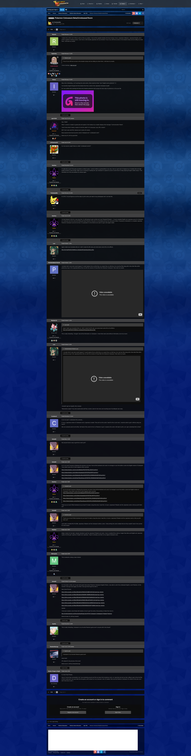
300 (55, 158)
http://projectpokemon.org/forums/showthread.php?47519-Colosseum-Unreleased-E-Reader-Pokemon (87, 613)
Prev (52, 29)
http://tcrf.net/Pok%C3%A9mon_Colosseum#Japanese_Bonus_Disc (78, 249)
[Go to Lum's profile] (54, 250)
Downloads (132, 3)
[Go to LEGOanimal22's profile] (54, 149)
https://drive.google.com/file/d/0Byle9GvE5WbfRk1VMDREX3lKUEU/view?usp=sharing (83, 594)
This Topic (137, 9)
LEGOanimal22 (54, 142)
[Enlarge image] (78, 101)
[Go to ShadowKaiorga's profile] (54, 653)
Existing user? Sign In (52, 9)
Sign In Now (118, 712)
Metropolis (54, 553)
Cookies (68, 752)
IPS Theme (50, 751)
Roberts (54, 34)
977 (55, 180)
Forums (123, 3)
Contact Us (63, 752)
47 (54, 431)
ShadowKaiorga (54, 646)
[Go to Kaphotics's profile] (54, 60)
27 (54, 454)
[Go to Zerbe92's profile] (54, 446)
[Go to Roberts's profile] (54, 41)
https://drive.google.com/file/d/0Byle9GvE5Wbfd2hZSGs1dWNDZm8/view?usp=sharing (83, 602)
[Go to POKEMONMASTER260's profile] (54, 270)
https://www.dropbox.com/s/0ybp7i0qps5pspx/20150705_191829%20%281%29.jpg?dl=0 (84, 478)
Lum (54, 243)
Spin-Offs (62, 23)
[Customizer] (66, 9)
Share (129, 23)
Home (83, 3)
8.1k (55, 69)
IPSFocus (56, 751)
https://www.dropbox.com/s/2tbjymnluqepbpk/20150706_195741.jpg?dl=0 (80, 472)
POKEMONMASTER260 (54, 262)
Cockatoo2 (54, 416)
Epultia (54, 623)
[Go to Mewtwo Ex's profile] (54, 327)
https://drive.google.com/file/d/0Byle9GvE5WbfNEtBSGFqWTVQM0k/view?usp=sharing (83, 605)
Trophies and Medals (54, 70)
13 (54, 208)
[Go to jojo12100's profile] (54, 125)
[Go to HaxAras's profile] (54, 172)
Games (107, 3)
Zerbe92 (54, 439)
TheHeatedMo (54, 193)
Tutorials (115, 3)
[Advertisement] (93, 740)
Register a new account (73, 712)
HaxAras (54, 165)
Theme (49, 752)
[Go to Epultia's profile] (54, 631)
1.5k (55, 133)
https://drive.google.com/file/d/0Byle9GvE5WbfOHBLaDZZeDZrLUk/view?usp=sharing (83, 600)
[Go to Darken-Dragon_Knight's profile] (54, 678)
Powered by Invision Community (136, 751)
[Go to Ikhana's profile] (54, 86)
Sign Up (62, 9)
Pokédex (100, 3)
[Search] (142, 9)
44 (54, 259)
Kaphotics (54, 53)
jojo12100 (54, 118)
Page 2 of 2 (62, 29)
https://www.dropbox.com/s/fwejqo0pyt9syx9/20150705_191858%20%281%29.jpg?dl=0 (83, 475)
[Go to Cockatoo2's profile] (54, 423)
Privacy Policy (56, 752)
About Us (91, 3)
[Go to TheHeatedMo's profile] (49, 23)
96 (54, 278)
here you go (73, 65)
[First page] (49, 29)
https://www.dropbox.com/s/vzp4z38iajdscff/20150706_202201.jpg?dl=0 (80, 469)
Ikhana (54, 79)
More (141, 3)
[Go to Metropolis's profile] (54, 561)
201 (55, 569)
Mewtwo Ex (54, 320)
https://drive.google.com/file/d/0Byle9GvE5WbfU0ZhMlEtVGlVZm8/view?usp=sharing (82, 592)
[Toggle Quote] (63, 58)
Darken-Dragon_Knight (54, 671)
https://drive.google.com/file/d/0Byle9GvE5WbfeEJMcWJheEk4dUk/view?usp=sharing (83, 597)
